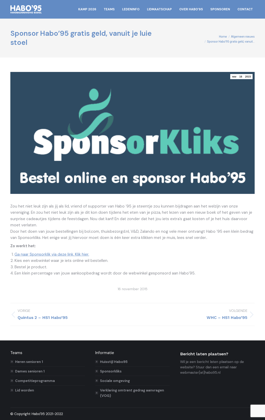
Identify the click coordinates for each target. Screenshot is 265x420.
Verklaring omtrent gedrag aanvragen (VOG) (132, 393)
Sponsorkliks (111, 371)
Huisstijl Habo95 (114, 361)
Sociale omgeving (115, 380)
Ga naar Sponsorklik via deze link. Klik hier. (51, 254)
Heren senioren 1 (29, 361)
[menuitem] (87, 9)
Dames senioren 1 (30, 371)
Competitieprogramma (35, 380)
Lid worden (24, 390)
